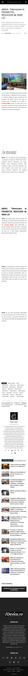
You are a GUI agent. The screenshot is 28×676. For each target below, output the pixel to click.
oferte (3, 392)
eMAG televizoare (21, 390)
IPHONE (18, 671)
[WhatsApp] (9, 662)
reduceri (12, 394)
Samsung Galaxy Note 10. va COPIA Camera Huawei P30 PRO (7, 404)
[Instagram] (9, 450)
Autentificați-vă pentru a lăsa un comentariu (14, 589)
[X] (22, 450)
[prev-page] (3, 578)
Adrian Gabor (8, 33)
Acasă (3, 6)
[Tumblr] (19, 450)
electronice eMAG (11, 383)
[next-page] (5, 578)
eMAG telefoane (13, 390)
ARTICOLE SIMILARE (7, 460)
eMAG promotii (18, 388)
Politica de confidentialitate (9, 669)
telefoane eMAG (5, 396)
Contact (13, 671)
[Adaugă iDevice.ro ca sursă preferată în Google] (14, 152)
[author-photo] (14, 419)
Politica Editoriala (16, 668)
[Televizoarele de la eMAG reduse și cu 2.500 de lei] (5, 466)
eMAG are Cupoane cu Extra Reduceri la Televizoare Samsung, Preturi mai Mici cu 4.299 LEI (17, 561)
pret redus (15, 392)
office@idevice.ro (17, 647)
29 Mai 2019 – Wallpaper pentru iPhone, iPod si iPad (20, 404)
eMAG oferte (10, 388)
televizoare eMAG (20, 396)
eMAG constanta (20, 385)
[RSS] (15, 657)
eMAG (7, 6)
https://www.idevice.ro (14, 424)
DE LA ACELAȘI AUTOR (19, 460)
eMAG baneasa (5, 385)
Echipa (9, 671)
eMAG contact (5, 387)
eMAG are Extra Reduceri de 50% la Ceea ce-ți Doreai (17, 474)
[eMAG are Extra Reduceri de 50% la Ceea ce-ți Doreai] (5, 474)
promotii (21, 392)
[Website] (12, 453)
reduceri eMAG (18, 394)
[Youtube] (15, 453)
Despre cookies (20, 669)
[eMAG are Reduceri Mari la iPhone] (5, 492)
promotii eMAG (5, 394)
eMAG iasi (4, 388)
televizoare (12, 396)
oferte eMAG (9, 392)
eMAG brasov (12, 385)
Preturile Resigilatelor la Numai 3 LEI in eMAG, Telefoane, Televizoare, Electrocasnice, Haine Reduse (17, 483)
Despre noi (9, 668)
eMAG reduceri (5, 390)
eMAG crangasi (13, 387)
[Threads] (18, 662)
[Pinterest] (15, 450)
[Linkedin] (12, 450)
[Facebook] (6, 450)
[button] (2, 2)
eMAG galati (19, 387)
